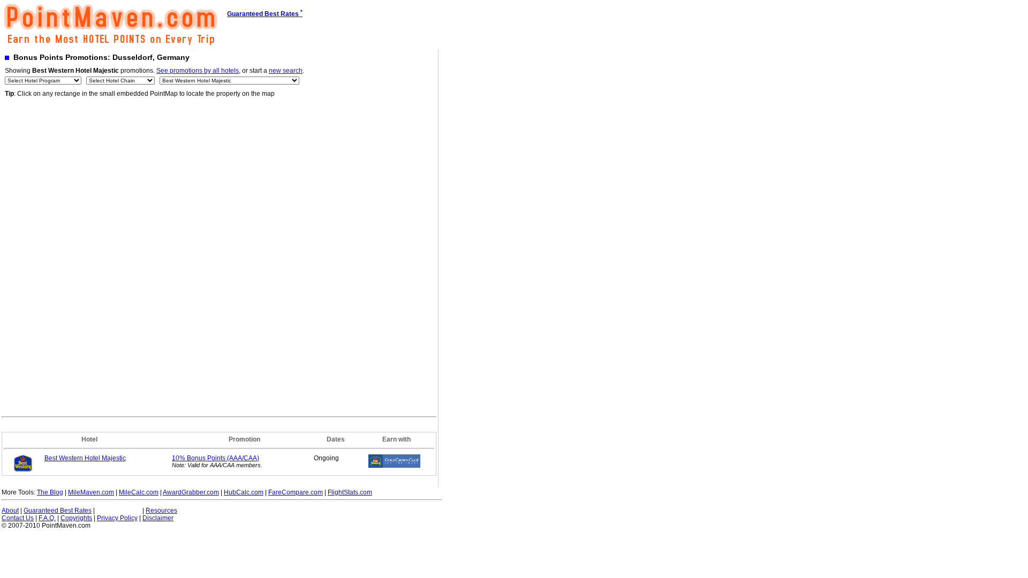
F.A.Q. (47, 518)
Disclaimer (157, 518)
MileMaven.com (91, 492)
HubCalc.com (243, 492)
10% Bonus (215, 458)
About (10, 510)
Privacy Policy (117, 518)
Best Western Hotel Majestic (85, 458)
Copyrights (76, 518)
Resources (161, 510)
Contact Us (18, 518)
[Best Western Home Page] (23, 470)
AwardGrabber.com (191, 492)
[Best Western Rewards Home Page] (394, 465)
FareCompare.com (295, 492)
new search (286, 70)
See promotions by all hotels (197, 70)
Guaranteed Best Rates (58, 510)
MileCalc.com (138, 492)
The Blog (50, 492)
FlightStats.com (350, 492)
